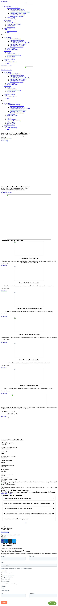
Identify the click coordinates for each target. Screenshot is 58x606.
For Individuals (7, 6)
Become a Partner (11, 25)
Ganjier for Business (11, 23)
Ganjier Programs (11, 17)
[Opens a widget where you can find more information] (52, 603)
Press (8, 32)
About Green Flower (12, 31)
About (5, 29)
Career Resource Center (9, 28)
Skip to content (4, 1)
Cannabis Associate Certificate (17, 9)
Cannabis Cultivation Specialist (17, 10)
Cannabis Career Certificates (13, 8)
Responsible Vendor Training (14, 24)
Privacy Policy (6, 545)
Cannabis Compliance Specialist (17, 14)
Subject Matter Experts (12, 18)
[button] (29, 35)
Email (2, 536)
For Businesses (7, 20)
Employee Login (11, 27)
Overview (9, 21)
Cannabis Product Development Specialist (20, 12)
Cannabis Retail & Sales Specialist (18, 13)
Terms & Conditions (8, 544)
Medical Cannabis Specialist (16, 16)
